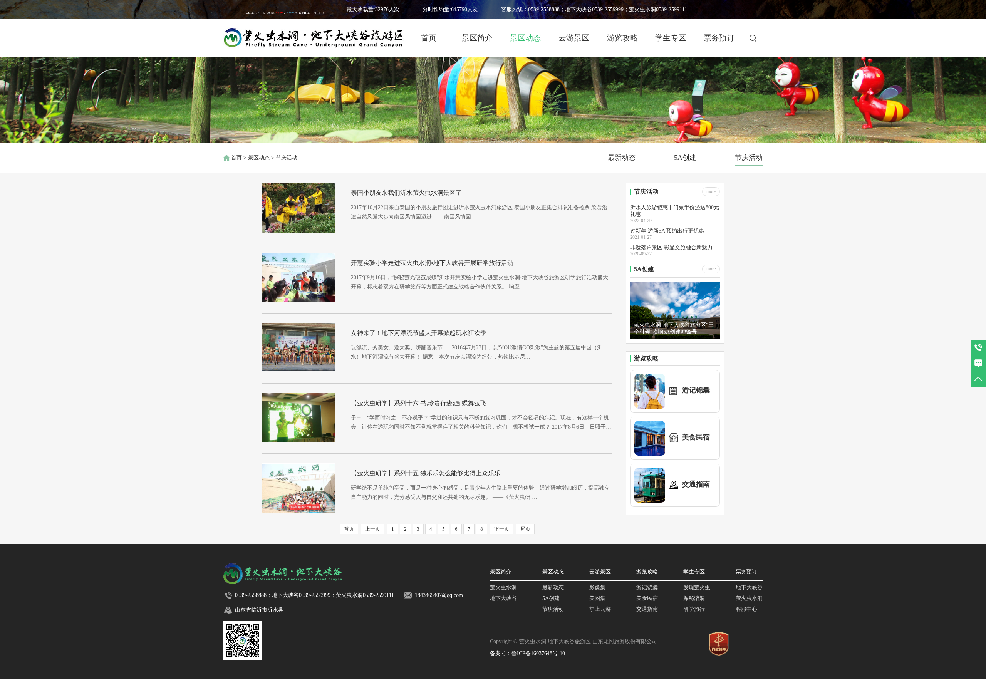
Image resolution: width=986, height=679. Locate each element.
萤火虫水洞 (503, 587)
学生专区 (670, 38)
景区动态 (525, 38)
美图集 (597, 598)
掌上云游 (600, 609)
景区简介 (477, 38)
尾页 (525, 529)
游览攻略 (622, 38)
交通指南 (647, 609)
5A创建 (685, 157)
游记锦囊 (647, 587)
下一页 (501, 529)
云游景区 (573, 38)
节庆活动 (749, 157)
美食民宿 (647, 598)
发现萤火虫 (696, 587)
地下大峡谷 (503, 598)
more (711, 191)
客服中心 (746, 609)
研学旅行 (694, 609)
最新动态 (622, 157)
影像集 (597, 587)
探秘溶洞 (694, 598)
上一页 (372, 529)
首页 (428, 38)
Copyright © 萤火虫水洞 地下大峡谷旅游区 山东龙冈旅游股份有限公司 (573, 641)
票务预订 (719, 38)
